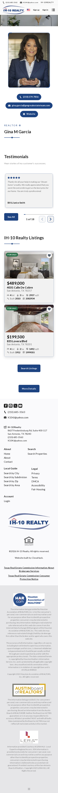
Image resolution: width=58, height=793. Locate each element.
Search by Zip (11, 481)
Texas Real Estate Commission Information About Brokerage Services (29, 569)
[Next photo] (50, 264)
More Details (29, 388)
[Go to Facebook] (6, 406)
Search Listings (29, 368)
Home (7, 453)
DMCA (35, 481)
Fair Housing (38, 489)
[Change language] (28, 9)
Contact (8, 461)
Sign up (36, 10)
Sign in (45, 10)
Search (32, 449)
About (7, 449)
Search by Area (12, 485)
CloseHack (37, 557)
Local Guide (10, 468)
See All (11, 217)
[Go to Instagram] (11, 406)
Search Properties (37, 453)
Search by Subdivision (15, 477)
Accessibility (38, 485)
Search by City (11, 473)
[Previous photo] (8, 264)
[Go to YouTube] (20, 406)
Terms (34, 477)
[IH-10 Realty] (29, 521)
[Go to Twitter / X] (15, 406)
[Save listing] (49, 255)
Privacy (35, 473)
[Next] (50, 219)
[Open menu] (53, 9)
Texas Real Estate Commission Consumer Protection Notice (29, 577)
